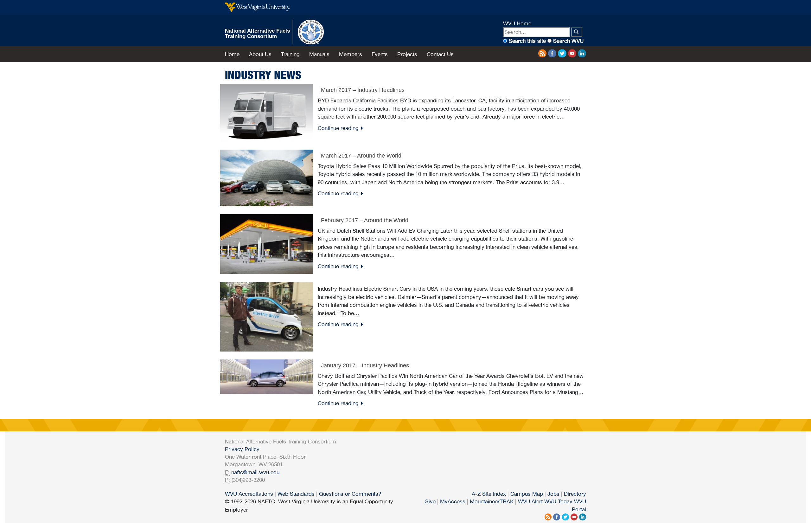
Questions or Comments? (350, 494)
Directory (575, 494)
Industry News (263, 74)
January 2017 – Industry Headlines (365, 365)
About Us (260, 54)
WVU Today (558, 501)
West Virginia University (257, 7)
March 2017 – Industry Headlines (363, 90)
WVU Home (517, 23)
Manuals (319, 54)
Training (290, 54)
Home (232, 54)
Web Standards (296, 494)
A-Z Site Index (489, 494)
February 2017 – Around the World (364, 220)
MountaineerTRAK (492, 501)
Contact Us (440, 54)
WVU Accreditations (249, 494)
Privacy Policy (242, 449)
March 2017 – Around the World (361, 155)
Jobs (553, 494)
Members (350, 54)
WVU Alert (530, 501)
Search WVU (568, 41)
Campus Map (526, 494)
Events (380, 54)
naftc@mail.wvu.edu (255, 472)
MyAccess (452, 501)
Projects (407, 54)
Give (430, 501)
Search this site (527, 41)
